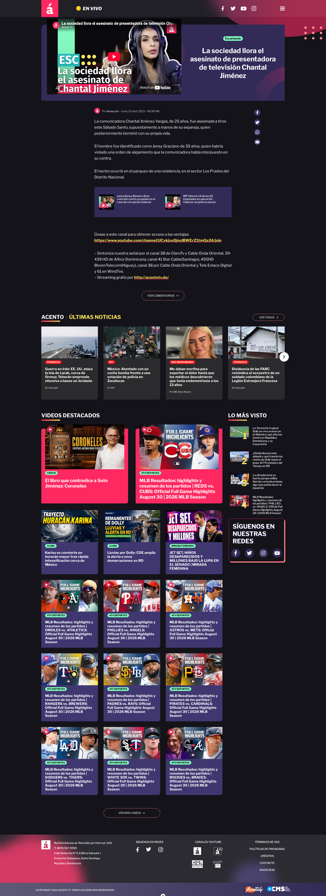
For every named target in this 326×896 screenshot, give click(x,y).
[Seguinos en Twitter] (249, 553)
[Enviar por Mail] (257, 142)
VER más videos (133, 812)
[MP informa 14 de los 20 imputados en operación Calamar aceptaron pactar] (194, 202)
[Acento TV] (49, 8)
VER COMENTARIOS (164, 295)
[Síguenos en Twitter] (233, 8)
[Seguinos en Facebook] (235, 553)
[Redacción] (97, 112)
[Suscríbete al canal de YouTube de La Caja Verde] (218, 864)
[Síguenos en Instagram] (254, 8)
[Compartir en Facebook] (257, 113)
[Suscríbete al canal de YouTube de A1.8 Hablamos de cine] (218, 851)
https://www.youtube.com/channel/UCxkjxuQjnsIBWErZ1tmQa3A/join (157, 240)
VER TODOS (268, 317)
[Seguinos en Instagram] (263, 553)
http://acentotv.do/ (151, 277)
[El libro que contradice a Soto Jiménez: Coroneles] (84, 463)
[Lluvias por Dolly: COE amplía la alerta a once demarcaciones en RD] (132, 542)
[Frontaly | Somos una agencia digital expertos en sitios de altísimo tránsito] (254, 890)
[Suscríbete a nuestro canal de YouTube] (243, 8)
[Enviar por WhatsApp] (257, 132)
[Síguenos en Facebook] (222, 8)
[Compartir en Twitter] (257, 122)
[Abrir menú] (282, 8)
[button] (284, 357)
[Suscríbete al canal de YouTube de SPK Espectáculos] (197, 864)
